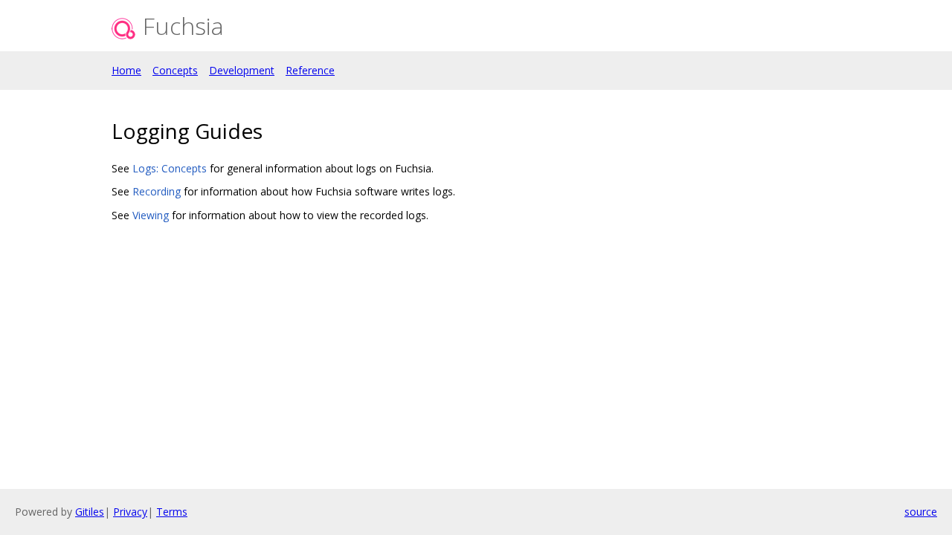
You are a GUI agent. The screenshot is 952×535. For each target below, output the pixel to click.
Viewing (150, 215)
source (920, 512)
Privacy (130, 512)
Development (241, 70)
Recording (156, 191)
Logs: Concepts (169, 168)
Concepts (175, 70)
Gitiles (89, 512)
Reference (310, 70)
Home (126, 70)
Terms (171, 512)
